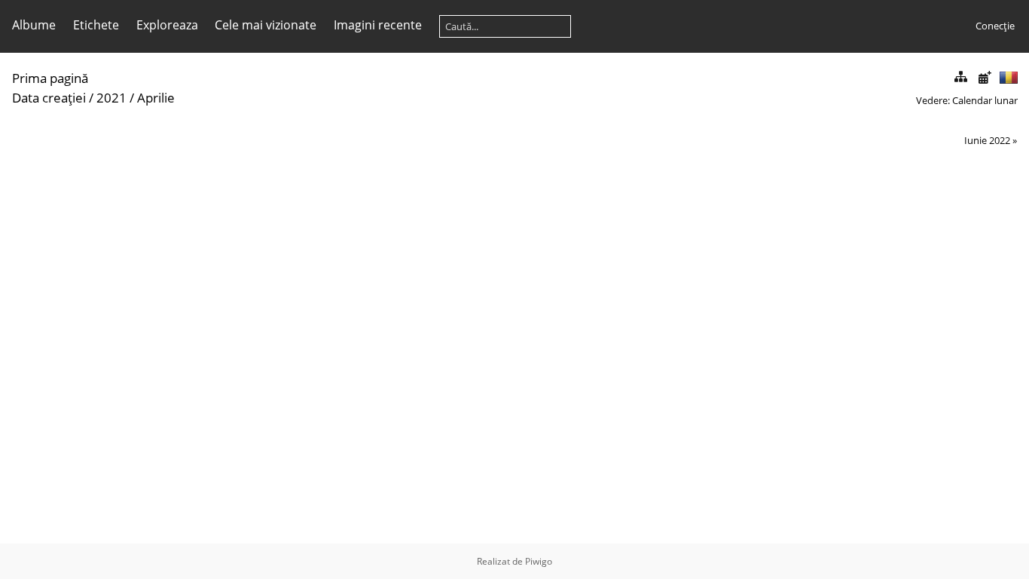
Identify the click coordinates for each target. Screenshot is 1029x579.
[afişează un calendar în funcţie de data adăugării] (985, 77)
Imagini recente (378, 25)
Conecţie (995, 25)
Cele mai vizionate (265, 25)
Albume (34, 25)
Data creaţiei (49, 97)
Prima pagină (50, 78)
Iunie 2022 (987, 140)
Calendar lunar (985, 100)
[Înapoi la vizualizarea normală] (960, 77)
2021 (111, 97)
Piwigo (538, 561)
